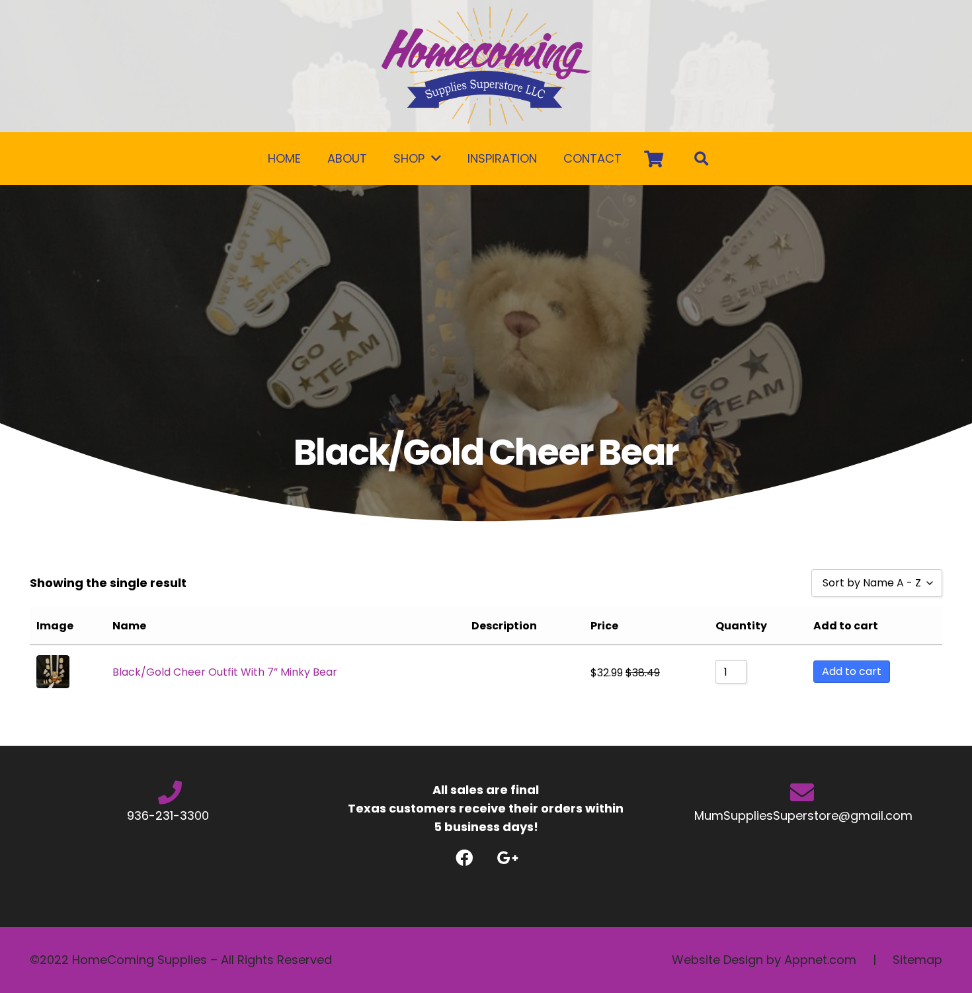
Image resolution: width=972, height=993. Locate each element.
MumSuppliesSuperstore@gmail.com (801, 815)
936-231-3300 (169, 815)
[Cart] (653, 158)
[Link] (486, 66)
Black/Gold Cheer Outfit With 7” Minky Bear (224, 672)
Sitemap (917, 959)
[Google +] (507, 857)
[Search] (701, 158)
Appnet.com (820, 959)
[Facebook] (464, 857)
